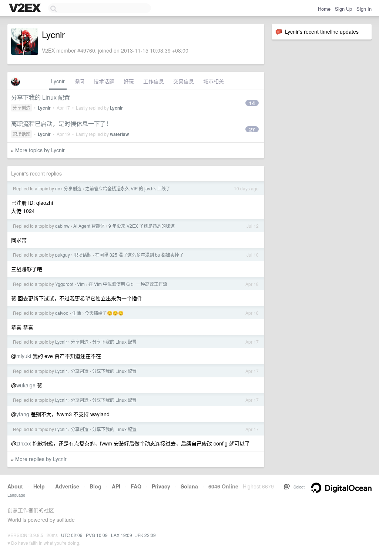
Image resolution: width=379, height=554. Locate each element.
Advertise (67, 486)
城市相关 (213, 81)
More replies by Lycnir (41, 459)
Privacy (161, 486)
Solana (189, 486)
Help (39, 486)
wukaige (26, 385)
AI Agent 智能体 (89, 226)
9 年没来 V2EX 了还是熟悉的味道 (141, 226)
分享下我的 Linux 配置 (40, 97)
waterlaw (119, 134)
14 (252, 103)
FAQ (136, 486)
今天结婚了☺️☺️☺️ (104, 313)
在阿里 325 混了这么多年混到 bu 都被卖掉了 (139, 254)
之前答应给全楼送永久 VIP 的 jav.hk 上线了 (127, 188)
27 (252, 129)
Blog (95, 486)
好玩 (129, 81)
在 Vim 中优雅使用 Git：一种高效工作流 (127, 284)
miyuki (23, 356)
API (116, 486)
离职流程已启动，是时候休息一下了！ (61, 123)
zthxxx (23, 443)
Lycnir (58, 81)
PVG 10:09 (97, 535)
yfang (22, 414)
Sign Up (343, 8)
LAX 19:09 (121, 535)
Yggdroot (64, 284)
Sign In (364, 8)
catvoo (61, 313)
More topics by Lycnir (40, 150)
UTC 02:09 (72, 535)
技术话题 (104, 81)
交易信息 (183, 81)
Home (324, 8)
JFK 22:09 (145, 535)
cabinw (62, 226)
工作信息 (153, 81)
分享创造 (21, 107)
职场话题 (21, 134)
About (15, 486)
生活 (76, 313)
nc (57, 188)
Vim (81, 284)
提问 (79, 81)
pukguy (62, 254)
